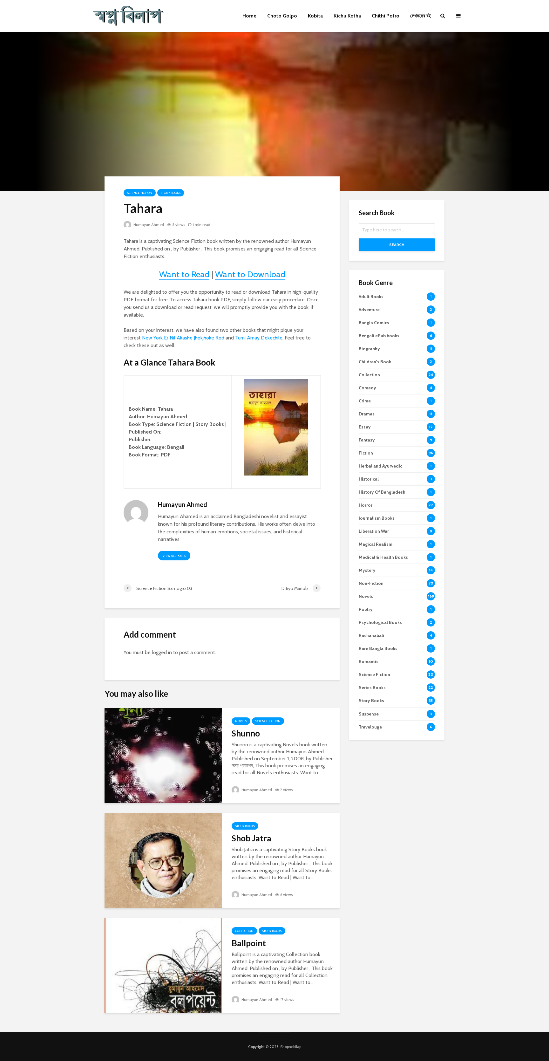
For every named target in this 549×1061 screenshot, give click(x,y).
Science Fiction (139, 193)
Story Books (170, 193)
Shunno (246, 733)
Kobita (315, 16)
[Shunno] (163, 755)
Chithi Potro (385, 16)
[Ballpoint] (163, 965)
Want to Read (184, 274)
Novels (241, 721)
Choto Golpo (282, 16)
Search (396, 244)
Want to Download (250, 274)
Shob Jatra (251, 838)
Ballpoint (249, 943)
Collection (244, 931)
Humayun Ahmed (148, 224)
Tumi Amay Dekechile (258, 338)
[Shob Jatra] (163, 860)
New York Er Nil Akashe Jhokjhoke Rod (183, 338)
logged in (162, 652)
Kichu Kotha (347, 16)
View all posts (174, 556)
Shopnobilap (290, 1046)
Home (249, 16)
